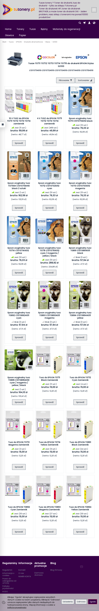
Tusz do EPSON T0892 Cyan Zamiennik (19, 508)
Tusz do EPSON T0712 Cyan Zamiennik (80, 378)
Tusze (32, 29)
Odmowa (81, 601)
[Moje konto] (89, 23)
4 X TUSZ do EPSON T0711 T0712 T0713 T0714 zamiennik (49, 121)
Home (8, 29)
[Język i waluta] (94, 23)
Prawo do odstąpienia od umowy (9, 580)
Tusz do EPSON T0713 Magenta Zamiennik (19, 443)
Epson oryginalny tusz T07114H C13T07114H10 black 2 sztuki (19, 186)
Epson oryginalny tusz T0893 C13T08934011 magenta (49, 315)
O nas (21, 573)
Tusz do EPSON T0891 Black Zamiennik (80, 443)
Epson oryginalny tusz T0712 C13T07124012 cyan (49, 186)
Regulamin (7, 570)
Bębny (44, 29)
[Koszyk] (84, 23)
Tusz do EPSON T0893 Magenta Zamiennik (50, 508)
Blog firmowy (56, 570)
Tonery (20, 29)
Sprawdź (19, 143)
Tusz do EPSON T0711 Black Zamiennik (49, 378)
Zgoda (93, 601)
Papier (22, 35)
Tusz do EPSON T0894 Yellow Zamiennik (80, 508)
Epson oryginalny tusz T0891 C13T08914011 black (80, 251)
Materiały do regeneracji (66, 29)
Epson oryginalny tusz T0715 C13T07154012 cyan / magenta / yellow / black (49, 252)
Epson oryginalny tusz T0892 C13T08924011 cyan (19, 315)
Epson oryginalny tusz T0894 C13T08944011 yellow (80, 315)
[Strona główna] (18, 9)
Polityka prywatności (8, 587)
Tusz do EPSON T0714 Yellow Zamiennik (49, 443)
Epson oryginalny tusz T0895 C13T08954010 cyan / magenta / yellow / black (19, 381)
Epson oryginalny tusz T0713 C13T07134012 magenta (80, 186)
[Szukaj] (79, 23)
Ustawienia (68, 601)
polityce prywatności (16, 607)
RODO (5, 591)
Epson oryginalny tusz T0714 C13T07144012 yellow (19, 251)
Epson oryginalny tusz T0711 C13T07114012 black (80, 119)
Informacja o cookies (8, 574)
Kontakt (22, 570)
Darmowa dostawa (38, 574)
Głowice (9, 35)
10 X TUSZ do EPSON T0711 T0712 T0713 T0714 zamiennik (19, 121)
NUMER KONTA (24, 576)
